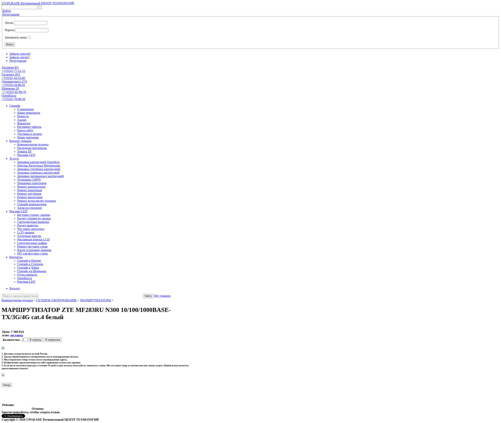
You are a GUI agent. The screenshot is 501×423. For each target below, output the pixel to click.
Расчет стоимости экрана (34, 218)
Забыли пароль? (20, 53)
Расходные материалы (32, 148)
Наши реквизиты (28, 112)
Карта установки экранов (34, 250)
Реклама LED (26, 155)
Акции (21, 119)
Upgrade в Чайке (28, 267)
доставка (16, 335)
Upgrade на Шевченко (31, 271)
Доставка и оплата (29, 134)
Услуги (14, 158)
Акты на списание (29, 207)
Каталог (14, 288)
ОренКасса (24, 278)
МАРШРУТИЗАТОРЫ (95, 300)
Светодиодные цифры (32, 243)
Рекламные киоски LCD (33, 239)
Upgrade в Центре (29, 260)
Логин (9, 22)
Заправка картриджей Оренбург (38, 162)
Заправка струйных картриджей (38, 169)
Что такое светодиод (30, 229)
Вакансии (23, 123)
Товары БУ (24, 151)
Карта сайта (25, 130)
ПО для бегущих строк (32, 253)
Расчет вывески (27, 225)
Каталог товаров (20, 141)
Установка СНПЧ (29, 179)
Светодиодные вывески (33, 222)
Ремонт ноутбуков (29, 193)
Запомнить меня (15, 37)
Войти (6, 11)
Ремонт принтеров (29, 190)
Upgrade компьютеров (32, 204)
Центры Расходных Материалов (38, 165)
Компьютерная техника (33, 144)
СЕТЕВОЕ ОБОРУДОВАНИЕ (56, 300)
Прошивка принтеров (31, 183)
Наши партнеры (28, 137)
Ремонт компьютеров (31, 186)
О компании (25, 109)
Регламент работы (29, 126)
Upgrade (14, 105)
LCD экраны (25, 232)
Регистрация (10, 14)
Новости (23, 116)
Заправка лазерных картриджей (38, 172)
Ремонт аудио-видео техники (36, 200)
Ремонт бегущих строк (32, 246)
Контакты (16, 257)
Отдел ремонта (27, 274)
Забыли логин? (19, 57)
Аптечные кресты (29, 236)
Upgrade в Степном (30, 264)
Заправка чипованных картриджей (40, 176)
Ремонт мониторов (29, 197)
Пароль (9, 30)
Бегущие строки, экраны (33, 214)
